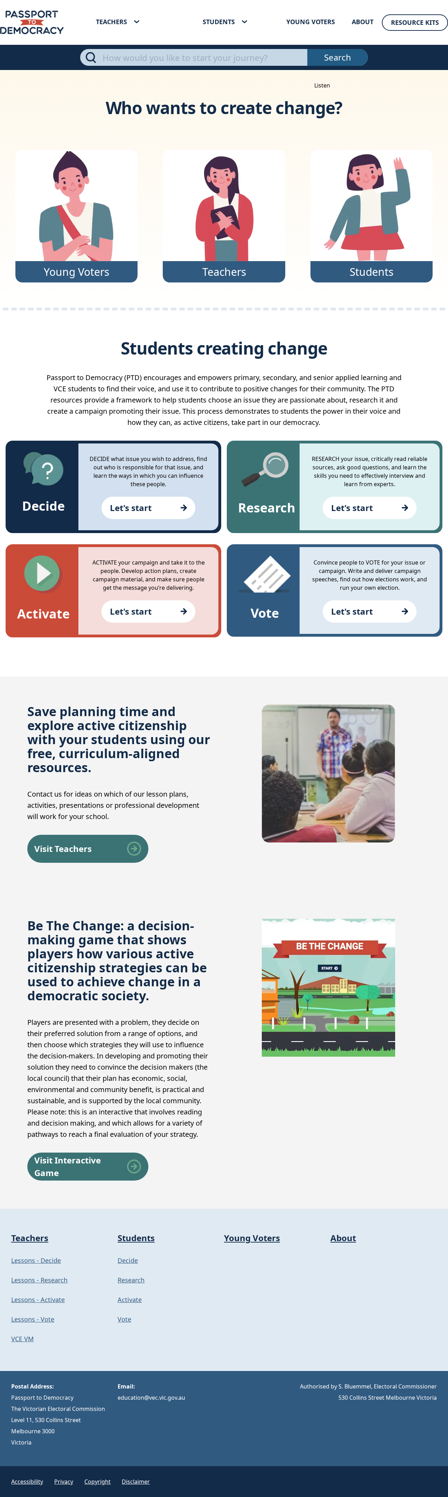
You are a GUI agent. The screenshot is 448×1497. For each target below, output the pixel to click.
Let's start (131, 507)
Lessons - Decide (36, 1260)
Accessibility (27, 1481)
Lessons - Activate (38, 1299)
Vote (124, 1319)
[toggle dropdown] (136, 21)
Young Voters (310, 22)
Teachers (111, 22)
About (362, 22)
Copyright (97, 1481)
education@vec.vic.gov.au (151, 1397)
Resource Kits (415, 22)
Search (337, 57)
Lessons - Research (39, 1280)
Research (131, 1280)
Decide (128, 1260)
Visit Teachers (63, 848)
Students (219, 22)
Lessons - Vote (32, 1319)
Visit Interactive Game (67, 1166)
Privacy (63, 1481)
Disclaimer (136, 1481)
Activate (130, 1299)
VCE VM (22, 1339)
